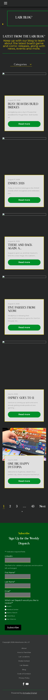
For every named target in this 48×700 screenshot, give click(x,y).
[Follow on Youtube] (25, 682)
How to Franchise (24, 652)
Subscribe (13, 627)
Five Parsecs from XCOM (21, 309)
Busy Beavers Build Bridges (23, 105)
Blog (24, 670)
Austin (9, 606)
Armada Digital (30, 693)
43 (32, 506)
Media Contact (24, 661)
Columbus (11, 616)
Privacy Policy (24, 678)
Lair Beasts (24, 665)
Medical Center (12, 609)
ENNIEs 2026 (16, 183)
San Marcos (11, 619)
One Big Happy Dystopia (18, 465)
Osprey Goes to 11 (21, 398)
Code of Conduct (24, 674)
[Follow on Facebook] (22, 682)
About (24, 648)
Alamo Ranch (12, 613)
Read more (24, 124)
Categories (20, 64)
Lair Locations (24, 657)
